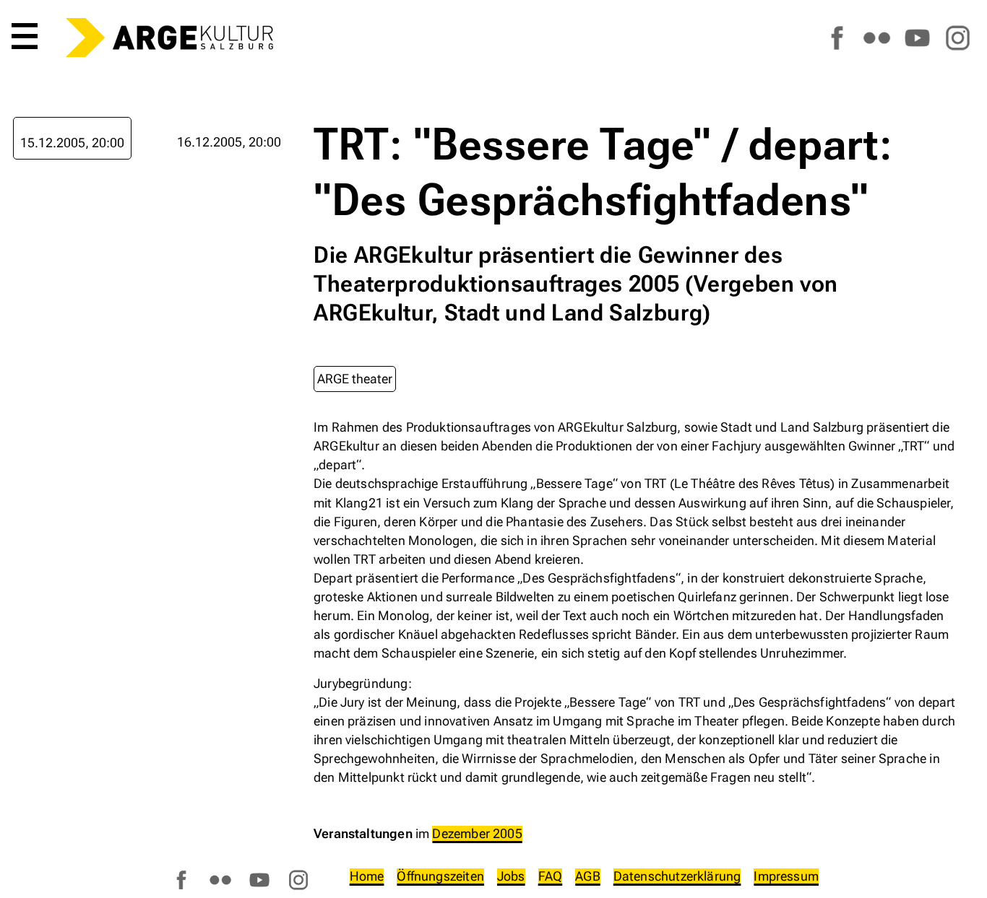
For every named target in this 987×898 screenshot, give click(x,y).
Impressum (786, 876)
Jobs (511, 876)
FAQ (550, 876)
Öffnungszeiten (440, 876)
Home (367, 876)
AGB (587, 876)
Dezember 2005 (477, 833)
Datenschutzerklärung (677, 876)
